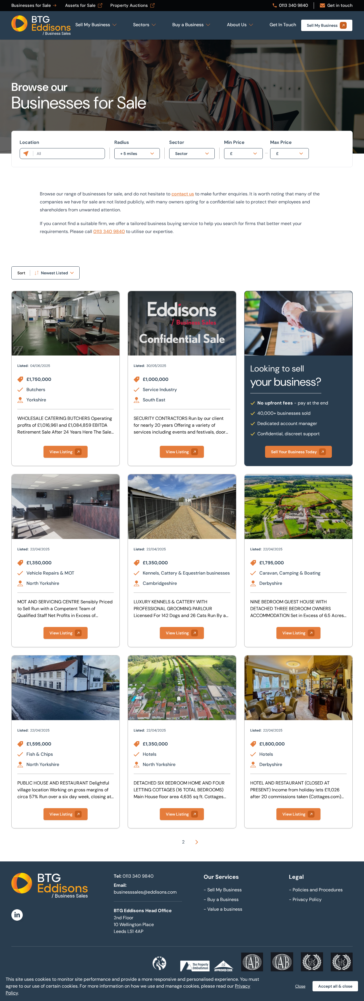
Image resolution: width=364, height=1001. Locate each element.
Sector (176, 142)
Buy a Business (221, 899)
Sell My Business (223, 890)
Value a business (223, 909)
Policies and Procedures (316, 890)
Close (300, 986)
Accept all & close (335, 986)
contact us (182, 194)
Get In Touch (283, 25)
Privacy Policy (305, 899)
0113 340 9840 (109, 231)
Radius (121, 142)
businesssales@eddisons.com (145, 892)
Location (29, 142)
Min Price (234, 142)
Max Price (280, 142)
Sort (21, 272)
